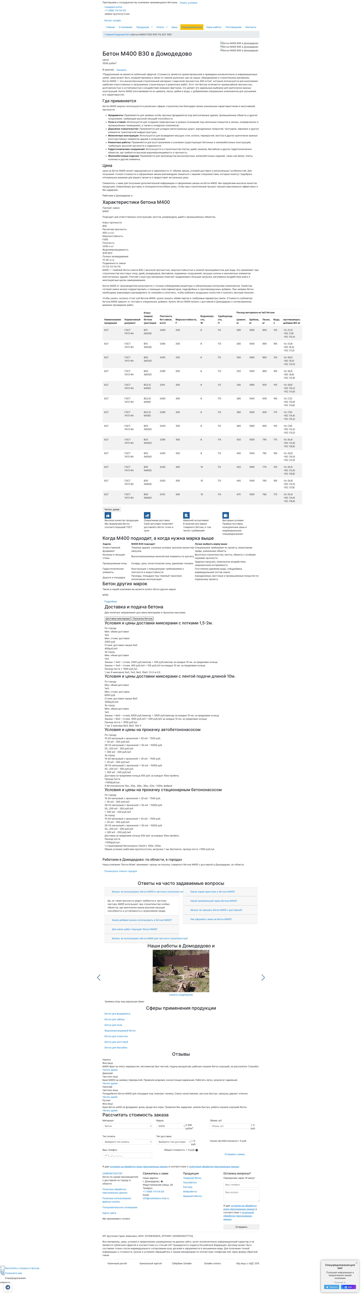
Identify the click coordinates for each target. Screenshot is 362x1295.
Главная (110, 27)
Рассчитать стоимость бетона (22, 1268)
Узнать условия (188, 2)
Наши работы (213, 27)
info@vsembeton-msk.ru (156, 1198)
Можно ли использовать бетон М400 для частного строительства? (149, 938)
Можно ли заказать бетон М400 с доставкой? (216, 910)
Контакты (250, 27)
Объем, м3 (216, 1120)
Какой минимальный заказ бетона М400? (213, 900)
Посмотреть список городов (120, 871)
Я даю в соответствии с (171, 1166)
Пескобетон (190, 1182)
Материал (108, 1120)
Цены (174, 27)
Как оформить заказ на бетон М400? (211, 919)
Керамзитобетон (192, 1196)
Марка (159, 1120)
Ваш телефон (110, 1149)
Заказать (122, 69)
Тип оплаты (109, 1136)
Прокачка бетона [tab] (142, 618)
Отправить (241, 1227)
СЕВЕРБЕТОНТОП (112, 1173)
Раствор (187, 1187)
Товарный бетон (192, 1178)
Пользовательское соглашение (120, 1207)
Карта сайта (109, 1213)
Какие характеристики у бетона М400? (212, 891)
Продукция (142, 27)
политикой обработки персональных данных (214, 1166)
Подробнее (110, 601)
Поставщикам (233, 27)
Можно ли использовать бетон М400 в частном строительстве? (147, 891)
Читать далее (111, 509)
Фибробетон (190, 1191)
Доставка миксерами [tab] (118, 618)
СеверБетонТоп (113, 7)
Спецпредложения (191, 27)
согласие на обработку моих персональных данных (139, 1166)
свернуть (5, 1282)
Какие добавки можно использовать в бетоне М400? (141, 920)
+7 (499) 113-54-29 (115, 10)
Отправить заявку (235, 1154)
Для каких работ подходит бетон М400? (134, 929)
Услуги (160, 27)
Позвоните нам (13, 1273)
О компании (125, 27)
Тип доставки (164, 1136)
